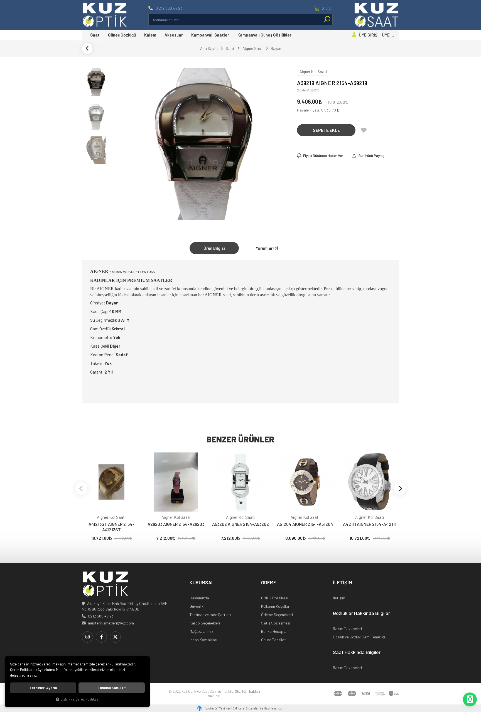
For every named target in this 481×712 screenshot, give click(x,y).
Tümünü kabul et (112, 688)
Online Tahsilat (273, 639)
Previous (81, 488)
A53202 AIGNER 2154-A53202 (240, 524)
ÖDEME (268, 582)
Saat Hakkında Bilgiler (357, 652)
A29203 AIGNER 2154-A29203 (176, 524)
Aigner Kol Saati (111, 517)
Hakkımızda (199, 597)
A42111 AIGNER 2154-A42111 (369, 524)
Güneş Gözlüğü (122, 34)
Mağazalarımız (201, 631)
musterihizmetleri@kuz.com (111, 623)
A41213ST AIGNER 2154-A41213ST (111, 526)
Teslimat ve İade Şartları (210, 614)
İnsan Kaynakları (203, 639)
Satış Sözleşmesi (275, 623)
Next (400, 488)
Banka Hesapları (275, 631)
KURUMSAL (202, 582)
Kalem (150, 34)
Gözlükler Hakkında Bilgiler (361, 613)
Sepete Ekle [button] (326, 130)
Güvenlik (196, 606)
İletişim (339, 597)
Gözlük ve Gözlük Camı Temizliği (359, 636)
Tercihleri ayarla (43, 688)
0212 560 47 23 (101, 616)
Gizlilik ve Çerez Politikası (79, 699)
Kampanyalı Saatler (210, 34)
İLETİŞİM (342, 582)
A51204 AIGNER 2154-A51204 (305, 524)
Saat (95, 34)
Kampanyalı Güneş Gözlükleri (265, 34)
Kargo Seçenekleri (205, 623)
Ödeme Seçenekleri (277, 614)
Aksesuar (174, 34)
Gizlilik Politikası (274, 597)
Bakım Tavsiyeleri (347, 628)
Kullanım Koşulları (275, 606)
